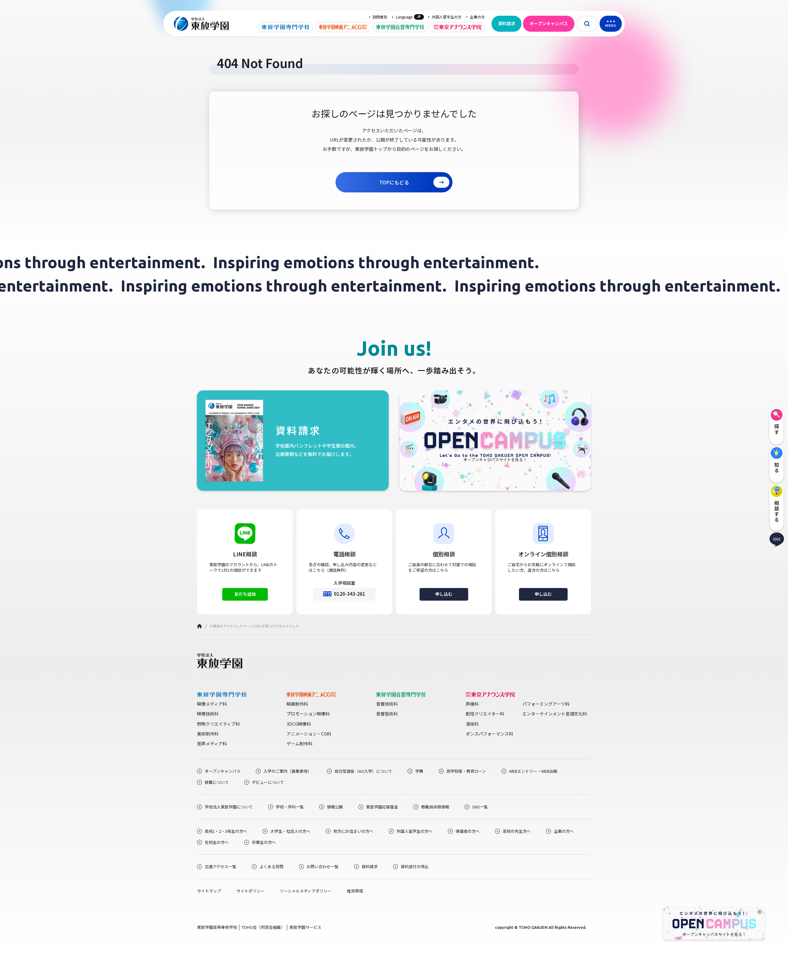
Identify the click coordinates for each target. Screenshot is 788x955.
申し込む (443, 594)
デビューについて (268, 782)
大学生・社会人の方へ (290, 831)
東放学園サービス (305, 927)
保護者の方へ (468, 831)
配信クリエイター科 (485, 714)
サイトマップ (209, 891)
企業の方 (477, 16)
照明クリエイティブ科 (218, 724)
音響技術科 (387, 704)
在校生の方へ (217, 842)
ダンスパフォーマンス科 (489, 734)
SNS (777, 539)
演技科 (472, 724)
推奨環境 (355, 891)
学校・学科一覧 (290, 807)
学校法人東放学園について (229, 807)
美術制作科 (208, 734)
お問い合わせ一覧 (323, 866)
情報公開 (335, 807)
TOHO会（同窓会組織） (263, 927)
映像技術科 (208, 714)
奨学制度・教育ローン (466, 771)
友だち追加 (245, 594)
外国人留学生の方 (446, 16)
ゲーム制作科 (299, 743)
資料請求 (506, 23)
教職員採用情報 (435, 807)
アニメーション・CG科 (309, 734)
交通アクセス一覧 (220, 866)
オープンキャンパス (548, 23)
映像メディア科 (212, 704)
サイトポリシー (250, 891)
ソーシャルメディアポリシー (306, 891)
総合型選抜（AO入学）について (363, 771)
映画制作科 (297, 704)
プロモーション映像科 (308, 714)
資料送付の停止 (415, 866)
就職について (217, 782)
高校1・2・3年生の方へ (226, 831)
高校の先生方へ (517, 831)
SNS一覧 (480, 807)
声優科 (472, 704)
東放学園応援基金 (382, 807)
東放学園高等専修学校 (217, 927)
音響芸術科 (387, 714)
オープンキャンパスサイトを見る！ (714, 934)
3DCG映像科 (299, 724)
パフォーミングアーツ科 (545, 704)
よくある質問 (271, 866)
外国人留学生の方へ (414, 831)
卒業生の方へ (264, 842)
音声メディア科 (212, 743)
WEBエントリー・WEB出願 (533, 771)
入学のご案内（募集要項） (287, 771)
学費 (419, 771)
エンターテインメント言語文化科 (554, 714)
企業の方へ (564, 831)
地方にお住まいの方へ (353, 831)
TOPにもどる (394, 182)
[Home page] (199, 626)
